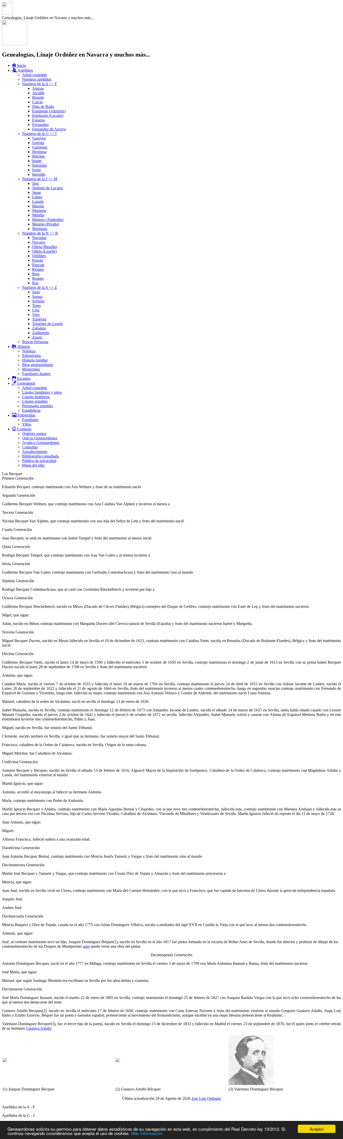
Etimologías (31, 355)
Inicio (21, 65)
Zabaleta (39, 328)
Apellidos (25, 70)
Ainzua (38, 88)
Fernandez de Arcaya (49, 129)
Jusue (36, 192)
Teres (36, 305)
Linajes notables (35, 401)
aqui (86, 946)
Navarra (38, 242)
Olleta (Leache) (44, 251)
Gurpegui (39, 147)
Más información (146, 1133)
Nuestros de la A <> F (39, 84)
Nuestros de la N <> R (40, 233)
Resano (38, 269)
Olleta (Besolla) (44, 247)
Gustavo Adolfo (38, 1028)
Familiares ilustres (36, 374)
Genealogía (25, 383)
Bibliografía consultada (40, 456)
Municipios (31, 369)
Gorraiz (38, 143)
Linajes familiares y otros (42, 392)
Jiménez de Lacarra (47, 188)
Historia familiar (35, 360)
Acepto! (317, 1129)
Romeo (38, 278)
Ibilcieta (38, 156)
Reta (35, 274)
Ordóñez (39, 256)
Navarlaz (39, 238)
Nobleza (28, 351)
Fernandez (40, 124)
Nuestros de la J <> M (39, 179)
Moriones (39, 228)
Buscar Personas (35, 342)
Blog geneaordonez (37, 364)
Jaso (35, 183)
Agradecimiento (34, 451)
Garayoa (39, 138)
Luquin (38, 201)
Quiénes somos (34, 433)
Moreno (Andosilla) (48, 219)
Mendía (38, 215)
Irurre (36, 170)
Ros (35, 283)
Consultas (30, 447)
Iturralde (38, 174)
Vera (35, 314)
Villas (26, 424)
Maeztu (38, 206)
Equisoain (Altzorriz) (49, 111)
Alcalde (38, 93)
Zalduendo (40, 333)
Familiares (30, 420)
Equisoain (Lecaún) (47, 115)
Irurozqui (39, 165)
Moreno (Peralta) (45, 224)
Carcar (37, 102)
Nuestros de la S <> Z (39, 287)
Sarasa (37, 296)
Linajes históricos (36, 397)
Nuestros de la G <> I (39, 133)
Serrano (38, 301)
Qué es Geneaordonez (39, 438)
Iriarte (36, 161)
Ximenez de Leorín (47, 324)
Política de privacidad (39, 461)
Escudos (23, 378)
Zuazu (37, 337)
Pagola (37, 260)
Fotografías (26, 415)
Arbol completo (34, 75)
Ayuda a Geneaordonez (41, 442)
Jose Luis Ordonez (206, 1098)
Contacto (23, 429)
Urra (35, 310)
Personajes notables (37, 406)
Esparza (38, 120)
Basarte (38, 97)
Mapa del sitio (33, 465)
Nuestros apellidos (36, 79)
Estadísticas (31, 410)
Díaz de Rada (43, 106)
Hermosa (39, 152)
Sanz (36, 292)
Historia (23, 346)
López (37, 197)
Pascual (38, 265)
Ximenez (39, 319)
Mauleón (39, 210)
